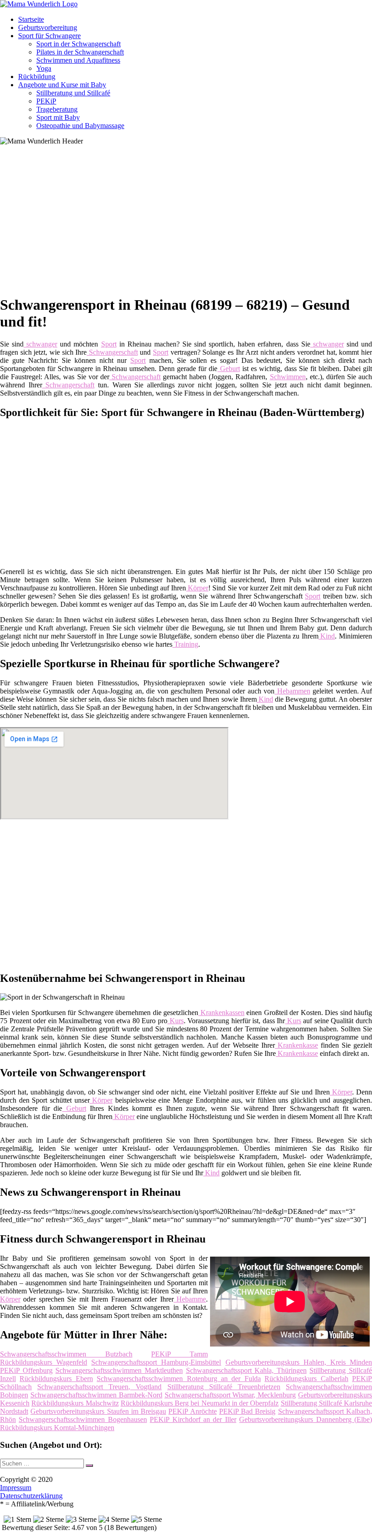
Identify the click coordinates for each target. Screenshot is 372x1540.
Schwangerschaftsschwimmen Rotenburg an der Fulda (179, 1378)
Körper (197, 588)
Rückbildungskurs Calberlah (306, 1378)
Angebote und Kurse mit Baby (62, 85)
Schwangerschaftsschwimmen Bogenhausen (83, 1419)
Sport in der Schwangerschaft (78, 44)
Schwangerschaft (112, 352)
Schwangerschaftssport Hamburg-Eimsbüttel (156, 1362)
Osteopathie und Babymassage (80, 125)
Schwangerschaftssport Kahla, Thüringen (246, 1370)
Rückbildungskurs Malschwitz (74, 1403)
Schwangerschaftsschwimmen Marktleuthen (119, 1370)
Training (185, 644)
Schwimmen (288, 377)
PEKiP (46, 101)
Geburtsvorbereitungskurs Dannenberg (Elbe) (305, 1419)
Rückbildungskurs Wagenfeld (43, 1362)
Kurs (175, 1021)
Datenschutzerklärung (31, 1496)
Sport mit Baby (58, 117)
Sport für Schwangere (49, 36)
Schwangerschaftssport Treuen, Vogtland (99, 1387)
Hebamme (190, 1299)
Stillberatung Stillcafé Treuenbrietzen (223, 1387)
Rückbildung (36, 76)
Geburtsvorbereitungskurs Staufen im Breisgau (98, 1411)
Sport (109, 344)
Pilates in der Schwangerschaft (80, 52)
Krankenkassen (221, 1012)
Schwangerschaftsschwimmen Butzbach (66, 1354)
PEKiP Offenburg (26, 1370)
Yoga (43, 68)
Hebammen (292, 691)
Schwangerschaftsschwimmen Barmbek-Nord (96, 1395)
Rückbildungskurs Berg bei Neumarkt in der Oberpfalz (200, 1403)
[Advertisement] (189, 223)
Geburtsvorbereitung (47, 27)
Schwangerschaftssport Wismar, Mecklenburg (230, 1395)
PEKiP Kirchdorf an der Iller (193, 1419)
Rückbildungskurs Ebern (56, 1378)
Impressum (15, 1487)
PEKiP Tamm (179, 1354)
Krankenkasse (296, 1045)
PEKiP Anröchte (192, 1411)
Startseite (31, 19)
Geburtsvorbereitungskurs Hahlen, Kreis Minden (298, 1362)
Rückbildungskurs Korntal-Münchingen (57, 1427)
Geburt (228, 368)
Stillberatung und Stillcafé (73, 93)
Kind (326, 636)
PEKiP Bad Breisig (247, 1411)
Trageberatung (57, 109)
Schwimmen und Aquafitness (78, 60)
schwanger (40, 344)
